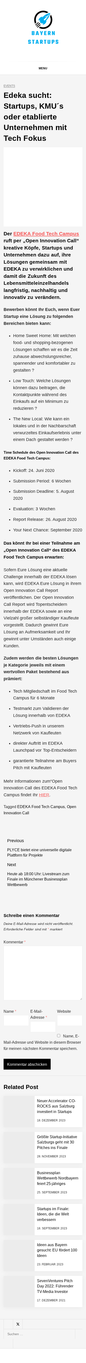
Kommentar (15, 942)
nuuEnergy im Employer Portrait (54, 1200)
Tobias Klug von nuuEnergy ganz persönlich (53, 1181)
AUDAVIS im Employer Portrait (54, 1053)
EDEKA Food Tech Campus (46, 233)
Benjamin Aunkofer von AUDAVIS (54, 1072)
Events (9, 86)
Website (64, 1011)
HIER (44, 794)
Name (10, 1011)
